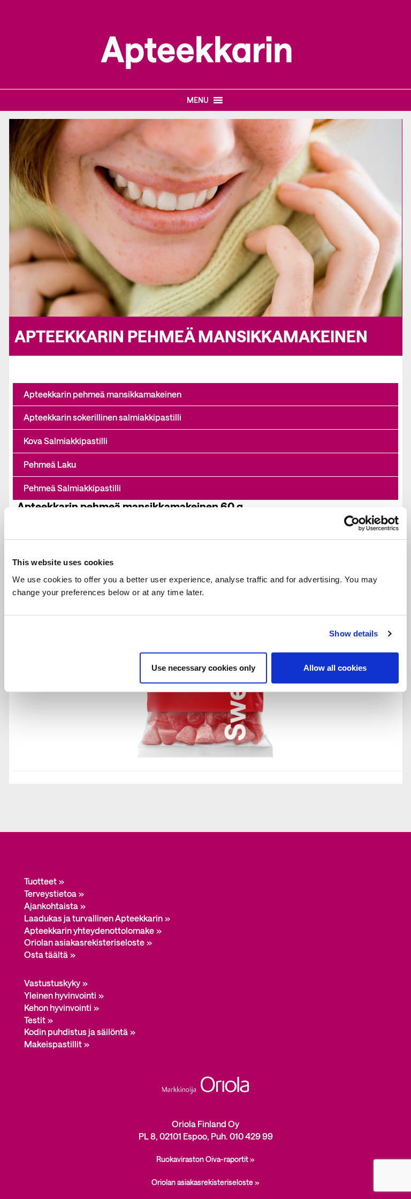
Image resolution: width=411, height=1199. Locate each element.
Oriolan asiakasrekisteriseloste (84, 942)
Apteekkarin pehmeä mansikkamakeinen (102, 394)
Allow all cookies (335, 667)
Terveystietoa (50, 893)
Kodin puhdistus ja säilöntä (76, 1031)
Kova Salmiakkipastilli (66, 441)
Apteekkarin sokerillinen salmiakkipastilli (102, 417)
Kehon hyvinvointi (58, 1007)
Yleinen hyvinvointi (60, 995)
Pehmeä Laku (50, 464)
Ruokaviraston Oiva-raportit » (205, 1159)
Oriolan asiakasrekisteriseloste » (205, 1182)
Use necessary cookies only (203, 667)
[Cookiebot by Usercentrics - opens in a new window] (352, 523)
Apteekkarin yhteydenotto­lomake (89, 930)
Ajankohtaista (51, 906)
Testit (34, 1020)
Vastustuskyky (52, 983)
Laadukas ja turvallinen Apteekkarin (93, 918)
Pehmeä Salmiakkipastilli (72, 488)
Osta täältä (46, 954)
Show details (353, 633)
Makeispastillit (53, 1044)
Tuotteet (40, 881)
